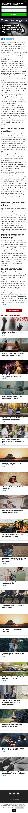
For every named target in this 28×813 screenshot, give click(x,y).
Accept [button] (14, 810)
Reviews (9, 798)
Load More (14, 782)
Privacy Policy (22, 798)
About (4, 798)
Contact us (14, 798)
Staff (4, 335)
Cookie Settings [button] (19, 807)
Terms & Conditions (14, 799)
